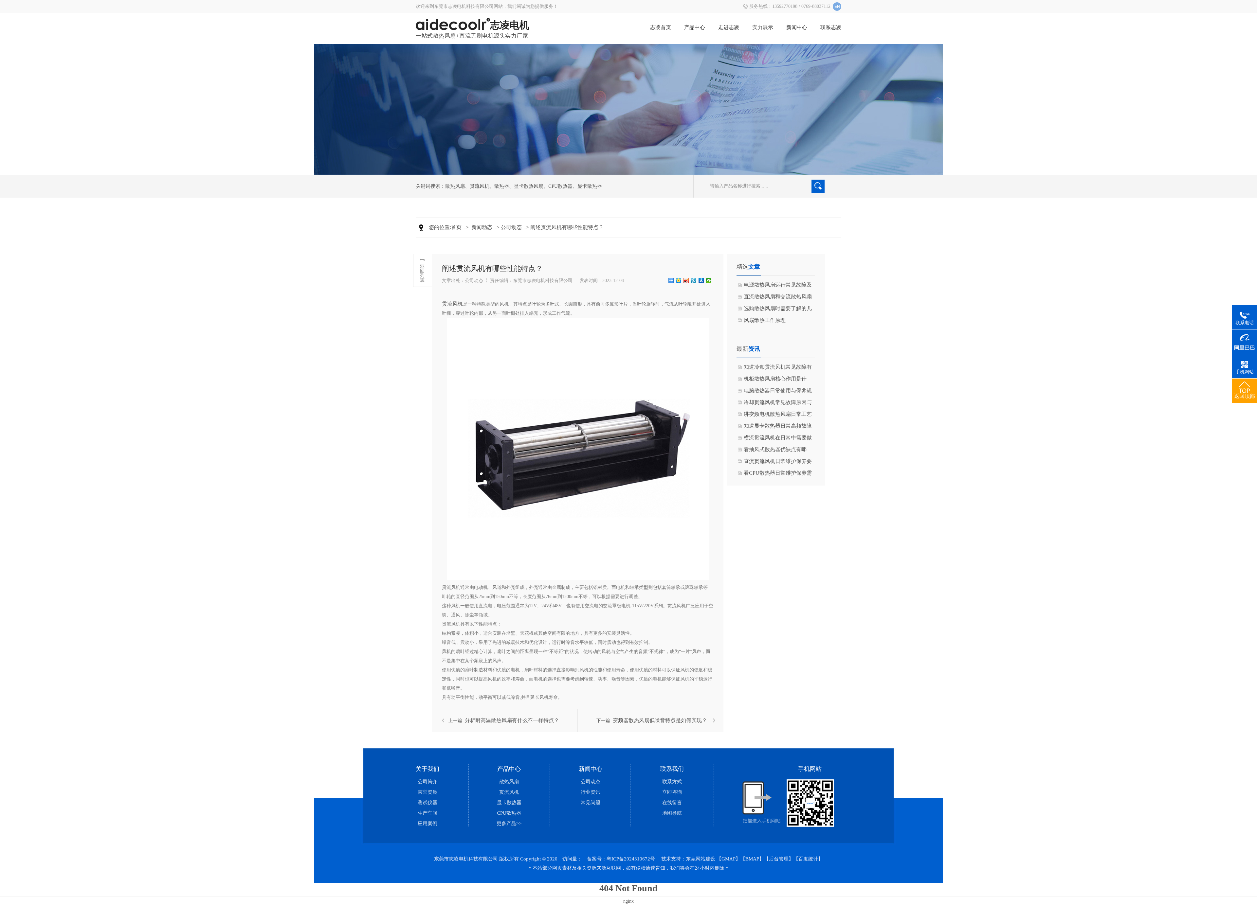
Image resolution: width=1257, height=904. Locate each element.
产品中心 (694, 27)
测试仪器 (427, 802)
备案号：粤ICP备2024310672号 (621, 858)
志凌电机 (509, 25)
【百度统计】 (808, 858)
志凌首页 (660, 27)
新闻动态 (481, 227)
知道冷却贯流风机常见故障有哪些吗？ (778, 368)
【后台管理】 (778, 858)
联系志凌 (830, 27)
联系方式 (672, 781)
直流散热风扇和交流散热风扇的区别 (778, 298)
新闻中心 (796, 27)
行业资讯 (590, 792)
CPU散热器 (560, 186)
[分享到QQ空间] (679, 280)
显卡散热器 (589, 186)
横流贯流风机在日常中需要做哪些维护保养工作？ (778, 439)
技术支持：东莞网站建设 (688, 858)
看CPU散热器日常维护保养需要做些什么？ (778, 474)
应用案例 (427, 823)
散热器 (501, 186)
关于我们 (427, 769)
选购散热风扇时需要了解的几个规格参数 (778, 310)
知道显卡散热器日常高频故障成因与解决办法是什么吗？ (778, 427)
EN (837, 6)
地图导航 (672, 813)
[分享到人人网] (701, 280)
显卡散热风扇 (528, 186)
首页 (456, 227)
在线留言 (672, 802)
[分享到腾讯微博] (694, 280)
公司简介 (427, 781)
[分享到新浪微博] (686, 280)
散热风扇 (455, 186)
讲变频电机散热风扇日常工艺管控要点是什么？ (778, 415)
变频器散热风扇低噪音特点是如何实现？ (660, 720)
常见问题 (590, 802)
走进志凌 (728, 27)
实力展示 (762, 27)
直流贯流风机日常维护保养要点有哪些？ (778, 462)
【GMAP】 (728, 858)
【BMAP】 (752, 858)
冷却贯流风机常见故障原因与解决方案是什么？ (778, 403)
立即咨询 (672, 792)
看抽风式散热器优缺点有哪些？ (775, 451)
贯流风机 (479, 186)
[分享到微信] (709, 280)
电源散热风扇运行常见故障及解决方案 (778, 286)
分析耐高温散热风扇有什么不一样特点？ (512, 720)
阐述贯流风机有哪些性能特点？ (567, 227)
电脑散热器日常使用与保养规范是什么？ (778, 392)
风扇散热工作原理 (765, 320)
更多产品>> (509, 823)
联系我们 (672, 769)
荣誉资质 (427, 792)
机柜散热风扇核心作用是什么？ (775, 380)
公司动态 (511, 227)
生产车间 (427, 813)
